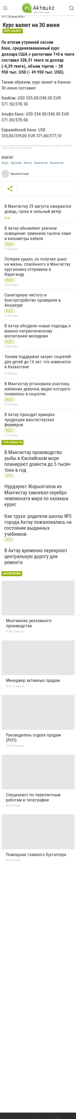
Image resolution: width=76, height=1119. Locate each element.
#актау (28, 163)
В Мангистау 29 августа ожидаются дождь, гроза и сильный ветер (37, 209)
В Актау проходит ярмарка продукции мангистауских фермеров (29, 419)
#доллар (16, 163)
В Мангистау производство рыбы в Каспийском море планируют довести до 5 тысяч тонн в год (37, 461)
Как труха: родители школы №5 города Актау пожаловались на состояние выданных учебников (38, 525)
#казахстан (56, 163)
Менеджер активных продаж (33, 680)
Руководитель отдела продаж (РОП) (33, 737)
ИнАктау (7, 157)
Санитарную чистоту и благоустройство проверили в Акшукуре (32, 300)
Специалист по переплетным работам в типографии (33, 797)
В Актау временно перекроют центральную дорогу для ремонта (35, 556)
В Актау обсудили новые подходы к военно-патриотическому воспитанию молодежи (37, 331)
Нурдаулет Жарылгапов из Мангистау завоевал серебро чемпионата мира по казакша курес (36, 495)
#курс (5, 163)
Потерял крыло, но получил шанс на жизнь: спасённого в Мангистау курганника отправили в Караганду (37, 266)
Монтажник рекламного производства (28, 623)
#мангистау (41, 163)
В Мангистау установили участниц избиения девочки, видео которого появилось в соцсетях (37, 388)
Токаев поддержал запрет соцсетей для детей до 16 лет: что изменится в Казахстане (37, 361)
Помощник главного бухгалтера (36, 854)
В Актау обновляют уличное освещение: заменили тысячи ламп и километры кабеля (37, 233)
